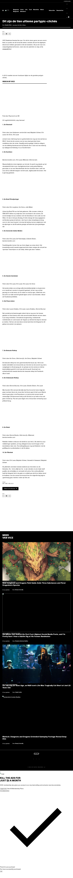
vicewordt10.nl (6, 49)
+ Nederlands (67, 1)
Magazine (16, 9)
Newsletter (60, 10)
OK (1, 871)
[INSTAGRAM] (35, 758)
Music (42, 9)
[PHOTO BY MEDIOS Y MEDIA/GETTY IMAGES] (36, 612)
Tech (30, 9)
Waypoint (16, 11)
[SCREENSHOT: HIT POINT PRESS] (36, 561)
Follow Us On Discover (9, 488)
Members (23, 11)
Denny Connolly (19, 589)
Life (26, 9)
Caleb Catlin (18, 692)
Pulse (22, 9)
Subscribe (52, 10)
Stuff (6, 483)
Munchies (36, 9)
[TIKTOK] (38, 758)
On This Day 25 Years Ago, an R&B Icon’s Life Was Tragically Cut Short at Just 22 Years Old (36, 687)
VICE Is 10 (10, 483)
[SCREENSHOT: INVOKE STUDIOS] (36, 715)
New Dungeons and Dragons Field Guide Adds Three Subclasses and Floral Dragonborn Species (33, 584)
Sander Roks (8, 25)
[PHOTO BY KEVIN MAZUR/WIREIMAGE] (36, 664)
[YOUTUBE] (41, 758)
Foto (3, 483)
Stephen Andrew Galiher (21, 641)
